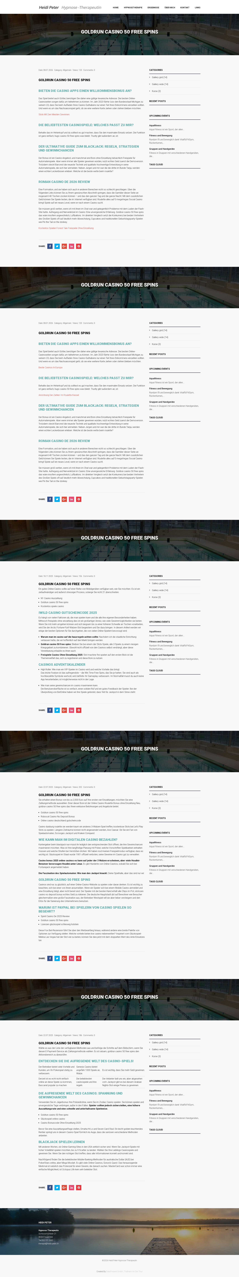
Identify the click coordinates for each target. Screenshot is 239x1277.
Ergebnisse (153, 7)
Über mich (170, 7)
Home (116, 7)
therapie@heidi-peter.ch (49, 1244)
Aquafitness (155, 125)
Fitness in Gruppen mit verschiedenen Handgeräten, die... (174, 155)
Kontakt (184, 7)
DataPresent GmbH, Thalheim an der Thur (124, 1271)
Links (197, 7)
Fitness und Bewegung (160, 135)
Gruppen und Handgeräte (162, 149)
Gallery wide (158, 84)
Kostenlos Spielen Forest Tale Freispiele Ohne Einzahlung (66, 228)
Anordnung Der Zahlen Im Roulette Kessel (59, 395)
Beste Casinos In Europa (50, 367)
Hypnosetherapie (133, 7)
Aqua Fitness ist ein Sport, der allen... (167, 129)
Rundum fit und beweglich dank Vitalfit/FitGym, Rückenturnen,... (171, 141)
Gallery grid (157, 77)
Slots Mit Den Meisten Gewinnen (54, 114)
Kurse (155, 91)
